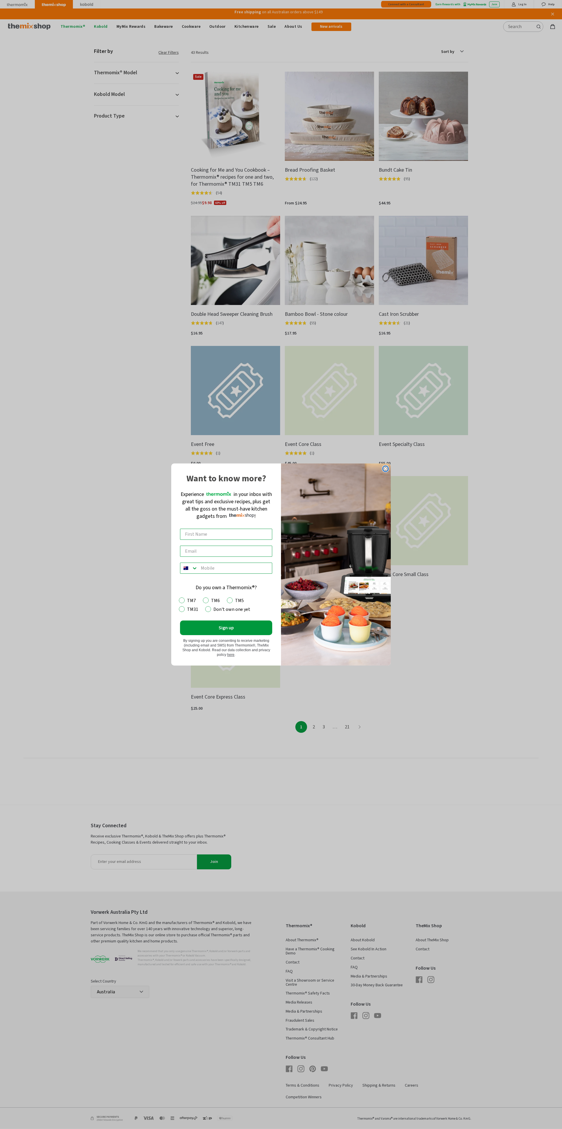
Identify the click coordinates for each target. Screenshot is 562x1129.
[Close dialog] (385, 469)
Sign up (226, 628)
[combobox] (189, 568)
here (230, 655)
